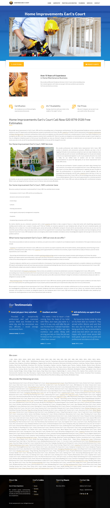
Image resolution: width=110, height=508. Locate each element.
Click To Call (17, 64)
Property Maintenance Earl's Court (19, 445)
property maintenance (94, 132)
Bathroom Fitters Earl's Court (92, 391)
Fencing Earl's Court (87, 439)
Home (49, 3)
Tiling (28, 410)
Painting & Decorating (69, 3)
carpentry (65, 132)
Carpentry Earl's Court (67, 392)
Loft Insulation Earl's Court (45, 468)
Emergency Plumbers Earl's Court (67, 449)
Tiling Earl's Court (73, 394)
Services (89, 3)
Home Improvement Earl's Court (55, 383)
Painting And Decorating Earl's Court (26, 437)
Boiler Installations (49, 400)
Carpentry (56, 3)
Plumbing (82, 3)
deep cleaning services (17, 134)
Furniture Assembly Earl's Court (79, 460)
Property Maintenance (88, 400)
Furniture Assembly (37, 462)
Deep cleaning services (16, 280)
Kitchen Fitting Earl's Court (93, 408)
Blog (35, 491)
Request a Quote (93, 64)
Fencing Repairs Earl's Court (36, 387)
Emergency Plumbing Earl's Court (34, 392)
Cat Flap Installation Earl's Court (72, 464)
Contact (97, 3)
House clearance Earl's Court (30, 468)
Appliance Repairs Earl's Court (25, 400)
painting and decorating (46, 255)
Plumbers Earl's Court (22, 451)
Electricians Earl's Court (36, 389)
